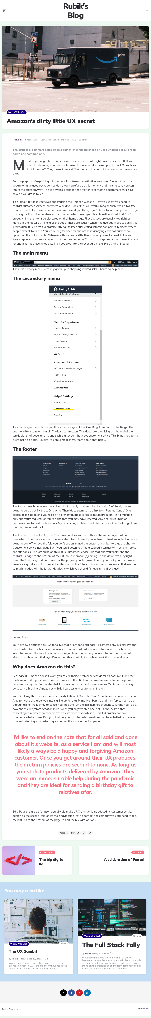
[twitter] (63, 992)
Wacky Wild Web (16, 112)
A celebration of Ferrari (124, 859)
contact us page (23, 556)
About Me (143, 1008)
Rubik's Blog (75, 10)
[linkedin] (87, 992)
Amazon (64, 833)
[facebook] (71, 992)
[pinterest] (79, 992)
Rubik (18, 140)
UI (84, 833)
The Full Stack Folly (111, 945)
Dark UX (75, 833)
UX (90, 833)
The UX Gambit (23, 951)
